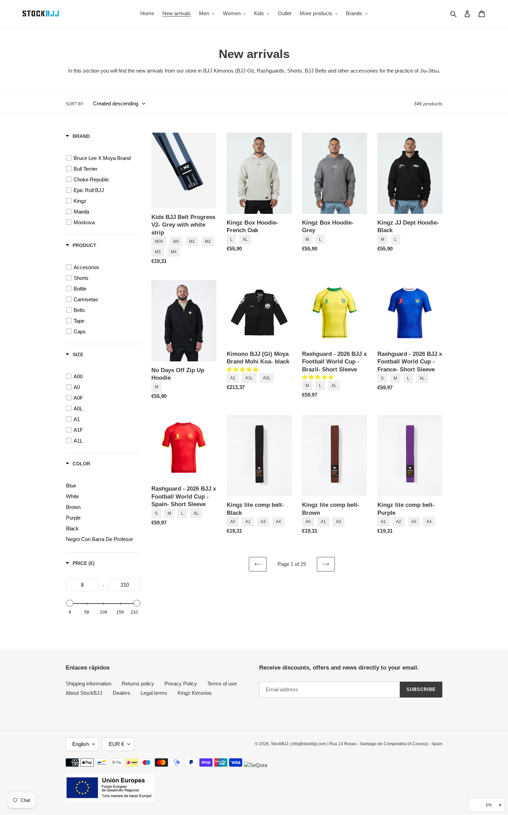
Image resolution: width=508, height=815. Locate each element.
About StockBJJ (84, 693)
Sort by (75, 104)
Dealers (121, 693)
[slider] (69, 603)
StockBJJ (279, 743)
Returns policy (138, 683)
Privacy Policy (180, 683)
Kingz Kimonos (195, 693)
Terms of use (222, 683)
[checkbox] (104, 158)
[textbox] (82, 585)
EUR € (116, 744)
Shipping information (88, 683)
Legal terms (154, 693)
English (80, 744)
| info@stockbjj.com (308, 743)
